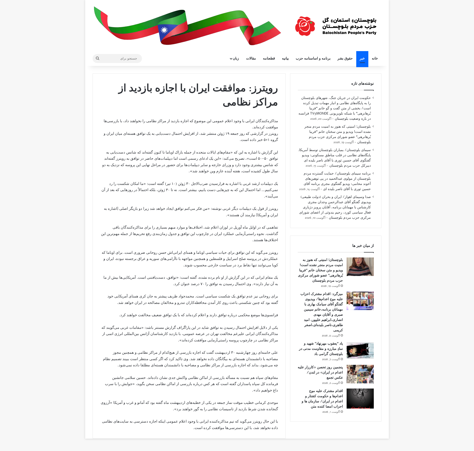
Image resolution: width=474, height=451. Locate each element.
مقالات (251, 58)
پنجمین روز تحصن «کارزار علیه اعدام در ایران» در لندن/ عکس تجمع (320, 372)
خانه (375, 58)
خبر (362, 58)
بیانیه (285, 58)
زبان (236, 58)
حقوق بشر (345, 58)
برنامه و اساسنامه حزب (313, 58)
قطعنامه (269, 58)
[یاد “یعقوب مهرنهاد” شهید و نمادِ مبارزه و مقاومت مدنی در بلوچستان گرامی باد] (360, 350)
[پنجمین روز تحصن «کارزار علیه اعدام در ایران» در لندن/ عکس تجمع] (360, 374)
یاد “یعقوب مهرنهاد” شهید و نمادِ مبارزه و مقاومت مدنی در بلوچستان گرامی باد (321, 348)
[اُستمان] (335, 24)
